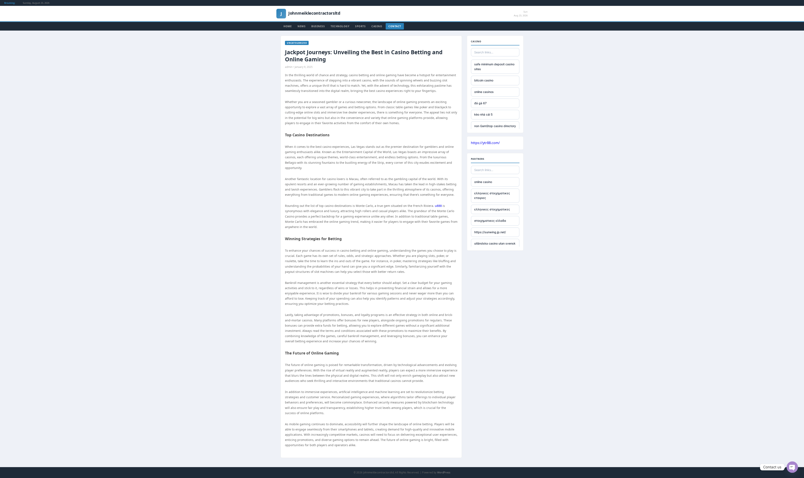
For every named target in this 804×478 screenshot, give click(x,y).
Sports (360, 26)
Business (318, 26)
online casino (483, 182)
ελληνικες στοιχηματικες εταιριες (492, 195)
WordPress (444, 472)
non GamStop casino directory (495, 126)
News (301, 26)
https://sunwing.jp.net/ (490, 232)
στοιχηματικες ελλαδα (490, 220)
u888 (438, 206)
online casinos (484, 92)
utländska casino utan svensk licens (494, 246)
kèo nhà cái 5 (483, 114)
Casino (376, 26)
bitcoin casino (483, 80)
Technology (340, 26)
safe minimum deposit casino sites (494, 66)
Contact (394, 26)
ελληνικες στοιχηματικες (492, 209)
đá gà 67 (480, 103)
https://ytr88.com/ (485, 142)
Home (287, 26)
